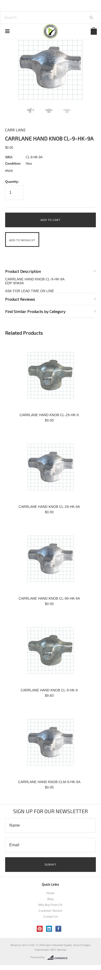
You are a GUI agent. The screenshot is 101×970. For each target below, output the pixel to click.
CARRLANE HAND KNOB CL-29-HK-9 (49, 415)
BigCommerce (58, 957)
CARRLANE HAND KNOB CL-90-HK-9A (49, 598)
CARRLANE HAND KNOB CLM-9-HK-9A (49, 782)
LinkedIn (49, 929)
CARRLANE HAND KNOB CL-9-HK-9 (49, 690)
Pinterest (40, 929)
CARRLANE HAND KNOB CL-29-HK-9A (49, 507)
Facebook (58, 929)
